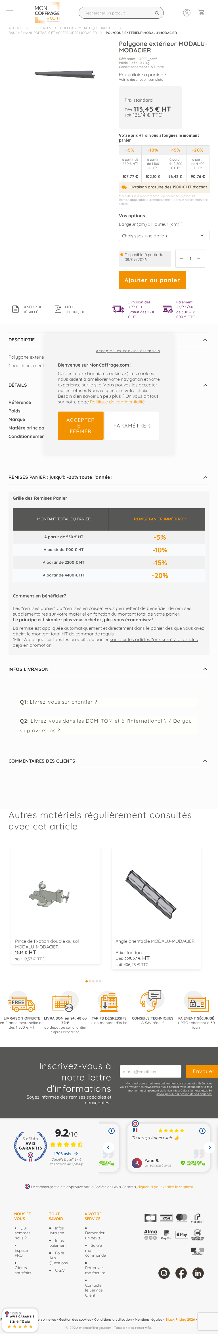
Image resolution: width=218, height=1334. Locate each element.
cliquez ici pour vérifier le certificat (165, 1186)
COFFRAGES (41, 28)
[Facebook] (181, 1273)
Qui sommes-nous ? (23, 1233)
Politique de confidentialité (117, 401)
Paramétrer (132, 425)
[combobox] (121, 13)
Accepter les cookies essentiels (128, 350)
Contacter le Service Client (94, 1290)
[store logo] (48, 12)
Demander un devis (94, 1235)
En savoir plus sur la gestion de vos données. (184, 1092)
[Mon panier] (203, 13)
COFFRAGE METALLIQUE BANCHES (88, 28)
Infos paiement (58, 1243)
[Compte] (186, 12)
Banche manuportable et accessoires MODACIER (53, 33)
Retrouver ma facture (95, 1270)
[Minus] (180, 259)
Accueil (15, 28)
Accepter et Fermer (80, 425)
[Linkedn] (198, 1273)
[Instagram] (164, 1273)
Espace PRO (21, 1253)
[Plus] (200, 259)
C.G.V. (60, 1270)
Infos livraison (56, 1231)
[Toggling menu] (9, 12)
